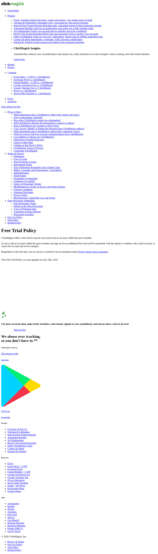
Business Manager (16, 525)
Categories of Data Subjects (27, 211)
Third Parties (20, 175)
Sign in (4, 106)
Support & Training (16, 451)
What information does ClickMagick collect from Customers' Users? (47, 131)
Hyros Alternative (16, 480)
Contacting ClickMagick (25, 150)
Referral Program (15, 523)
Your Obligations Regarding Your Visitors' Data (37, 167)
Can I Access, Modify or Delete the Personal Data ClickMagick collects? (49, 128)
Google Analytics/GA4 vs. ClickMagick (33, 85)
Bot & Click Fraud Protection (21, 443)
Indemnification (21, 173)
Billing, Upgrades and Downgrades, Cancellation (38, 170)
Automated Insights (16, 437)
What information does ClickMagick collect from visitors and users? (47, 114)
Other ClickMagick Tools (19, 446)
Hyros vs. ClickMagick (25, 90)
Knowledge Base (15, 488)
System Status (14, 491)
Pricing (10, 67)
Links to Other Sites (23, 142)
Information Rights (23, 164)
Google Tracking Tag (17, 477)
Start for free (14, 106)
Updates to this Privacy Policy (28, 145)
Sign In (11, 517)
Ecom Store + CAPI (17, 466)
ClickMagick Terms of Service (28, 148)
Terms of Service (15, 153)
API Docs (20, 485)
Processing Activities (24, 214)
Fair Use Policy (15, 217)
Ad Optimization (15, 440)
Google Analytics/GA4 (18, 474)
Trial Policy (13, 220)
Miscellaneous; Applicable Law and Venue (34, 198)
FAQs (10, 98)
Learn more (19, 59)
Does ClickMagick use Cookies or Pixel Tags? (36, 126)
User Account (20, 159)
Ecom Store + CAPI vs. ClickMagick (32, 77)
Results (11, 64)
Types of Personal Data (25, 209)
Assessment (13, 10)
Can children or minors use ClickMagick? (34, 137)
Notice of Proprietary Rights (27, 184)
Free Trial (12, 514)
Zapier (10, 485)
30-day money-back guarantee (93, 251)
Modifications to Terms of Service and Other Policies (39, 186)
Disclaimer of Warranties (26, 178)
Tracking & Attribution (18, 432)
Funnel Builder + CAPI (18, 472)
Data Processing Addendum (21, 200)
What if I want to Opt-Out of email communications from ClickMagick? (48, 134)
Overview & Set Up (17, 429)
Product (11, 15)
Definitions (19, 156)
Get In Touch (13, 531)
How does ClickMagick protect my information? (37, 120)
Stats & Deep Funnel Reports (21, 434)
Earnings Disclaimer (23, 192)
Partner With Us (15, 528)
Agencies (12, 101)
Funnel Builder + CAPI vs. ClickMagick (33, 82)
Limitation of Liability (24, 181)
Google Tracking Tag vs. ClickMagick (32, 88)
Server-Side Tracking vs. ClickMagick (32, 93)
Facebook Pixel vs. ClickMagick (29, 79)
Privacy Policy (14, 112)
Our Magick (13, 520)
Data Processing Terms (25, 203)
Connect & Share (15, 448)
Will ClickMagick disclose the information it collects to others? (44, 123)
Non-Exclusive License (25, 162)
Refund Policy (14, 223)
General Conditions (23, 189)
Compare (11, 72)
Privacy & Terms (15, 541)
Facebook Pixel (15, 469)
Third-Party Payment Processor (29, 139)
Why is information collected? (28, 117)
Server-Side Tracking (17, 483)
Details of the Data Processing (28, 206)
